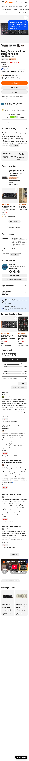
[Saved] (22, 2)
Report (5, 419)
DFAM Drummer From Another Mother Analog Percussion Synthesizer (6, 606)
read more (9, 414)
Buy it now (14, 83)
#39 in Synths (20, 177)
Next (13, 554)
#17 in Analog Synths (14, 184)
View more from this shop (14, 279)
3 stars (4, 369)
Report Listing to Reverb (15, 122)
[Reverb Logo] (9, 2)
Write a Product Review (14, 360)
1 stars (4, 373)
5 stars (4, 364)
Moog (13, 248)
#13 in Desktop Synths (14, 180)
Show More (14, 145)
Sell (17, 2)
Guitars (15, 9)
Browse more (13, 221)
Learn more (8, 303)
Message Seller (14, 275)
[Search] (26, 6)
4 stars (4, 366)
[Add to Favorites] (26, 18)
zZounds (8, 103)
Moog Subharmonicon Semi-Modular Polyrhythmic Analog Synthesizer (16, 172)
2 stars (4, 371)
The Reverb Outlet (6, 9)
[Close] (25, 22)
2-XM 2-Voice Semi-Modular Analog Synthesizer (21, 606)
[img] (14, 103)
